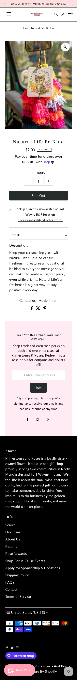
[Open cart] (70, 14)
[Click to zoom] (65, 47)
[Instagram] (37, 419)
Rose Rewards (16, 553)
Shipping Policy (17, 575)
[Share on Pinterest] (44, 309)
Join (38, 388)
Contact (11, 589)
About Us (12, 539)
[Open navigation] (8, 14)
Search (10, 525)
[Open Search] (56, 14)
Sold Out (38, 196)
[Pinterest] (48, 419)
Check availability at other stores (40, 220)
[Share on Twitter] (38, 309)
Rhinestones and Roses (52, 666)
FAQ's (10, 582)
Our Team (12, 532)
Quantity (38, 173)
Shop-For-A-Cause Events (25, 561)
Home (25, 28)
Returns (11, 546)
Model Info (47, 300)
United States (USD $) (28, 612)
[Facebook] (27, 419)
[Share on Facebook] (32, 309)
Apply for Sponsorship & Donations (32, 568)
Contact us (27, 300)
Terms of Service (18, 596)
